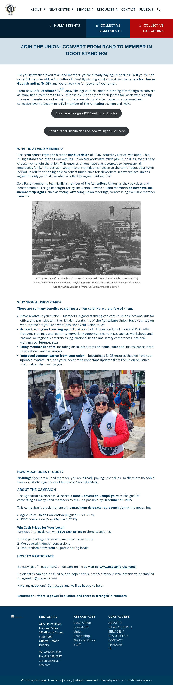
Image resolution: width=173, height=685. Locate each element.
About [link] (36, 9)
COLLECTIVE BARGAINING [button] (153, 28)
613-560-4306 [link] (52, 652)
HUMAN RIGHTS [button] (67, 25)
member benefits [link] (42, 347)
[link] (10, 9)
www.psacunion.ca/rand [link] (118, 567)
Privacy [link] (68, 680)
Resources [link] (105, 9)
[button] (147, 619)
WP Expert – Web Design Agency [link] (132, 680)
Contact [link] (128, 9)
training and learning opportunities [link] (58, 329)
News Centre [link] (59, 9)
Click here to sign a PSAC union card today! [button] (87, 113)
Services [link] (83, 9)
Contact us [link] (55, 585)
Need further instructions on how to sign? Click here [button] (86, 131)
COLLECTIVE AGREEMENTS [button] (110, 28)
